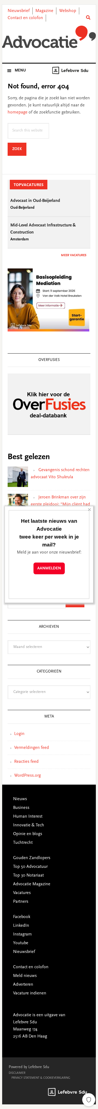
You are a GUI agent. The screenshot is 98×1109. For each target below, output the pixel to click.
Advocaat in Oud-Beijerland (35, 201)
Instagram (22, 934)
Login (19, 734)
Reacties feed (26, 762)
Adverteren (23, 984)
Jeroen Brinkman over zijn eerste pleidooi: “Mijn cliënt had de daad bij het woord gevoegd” (60, 504)
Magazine (44, 11)
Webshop (67, 11)
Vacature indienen (29, 993)
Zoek (19, 149)
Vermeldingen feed (31, 748)
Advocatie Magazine (31, 884)
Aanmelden (49, 568)
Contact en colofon (25, 18)
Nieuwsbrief (19, 11)
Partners (20, 901)
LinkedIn (21, 925)
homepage (17, 112)
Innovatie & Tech (28, 825)
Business (21, 808)
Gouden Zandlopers (31, 858)
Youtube (20, 943)
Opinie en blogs (27, 834)
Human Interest (27, 816)
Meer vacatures (73, 255)
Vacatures (22, 893)
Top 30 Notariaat (28, 875)
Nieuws (20, 799)
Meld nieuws (25, 976)
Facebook (21, 917)
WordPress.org (27, 775)
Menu (20, 71)
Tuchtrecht (23, 843)
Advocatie (49, 38)
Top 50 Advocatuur (30, 867)
